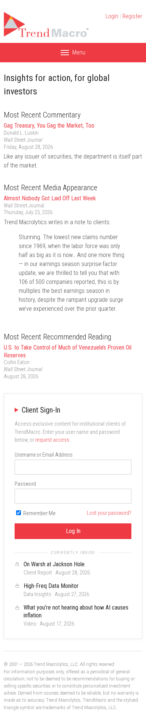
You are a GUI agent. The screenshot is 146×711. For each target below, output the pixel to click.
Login (112, 16)
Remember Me (39, 513)
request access (52, 440)
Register (132, 16)
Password (25, 484)
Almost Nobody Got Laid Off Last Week (50, 198)
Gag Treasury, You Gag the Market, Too (49, 125)
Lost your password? (109, 513)
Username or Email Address (44, 455)
